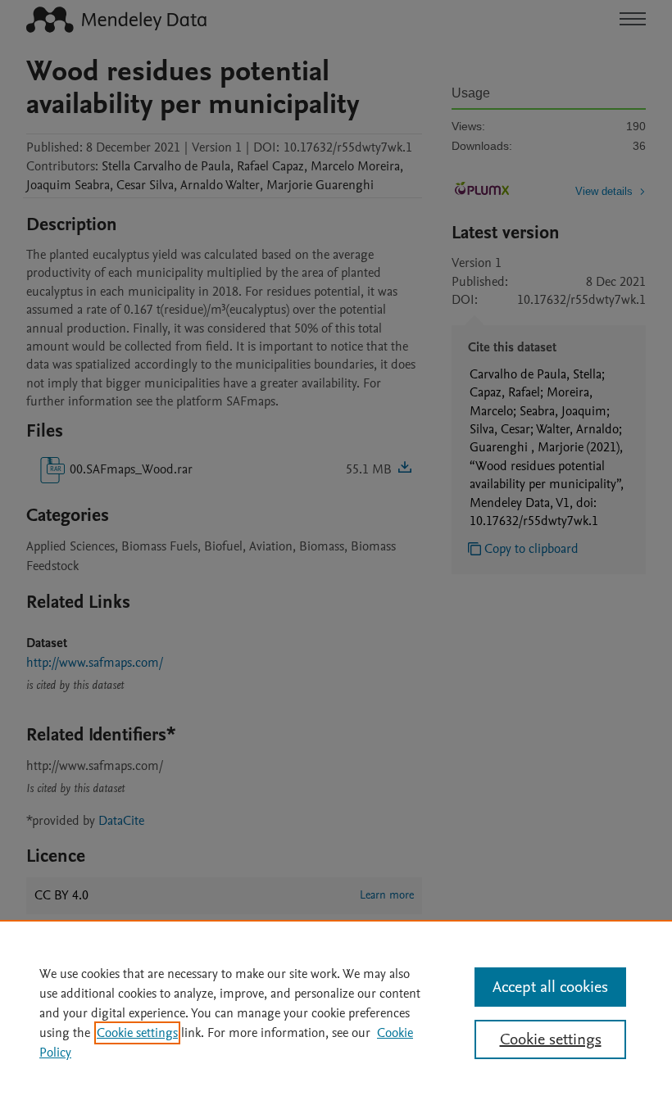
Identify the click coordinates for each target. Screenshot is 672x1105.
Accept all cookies (550, 987)
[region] (336, 1012)
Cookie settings (137, 1033)
